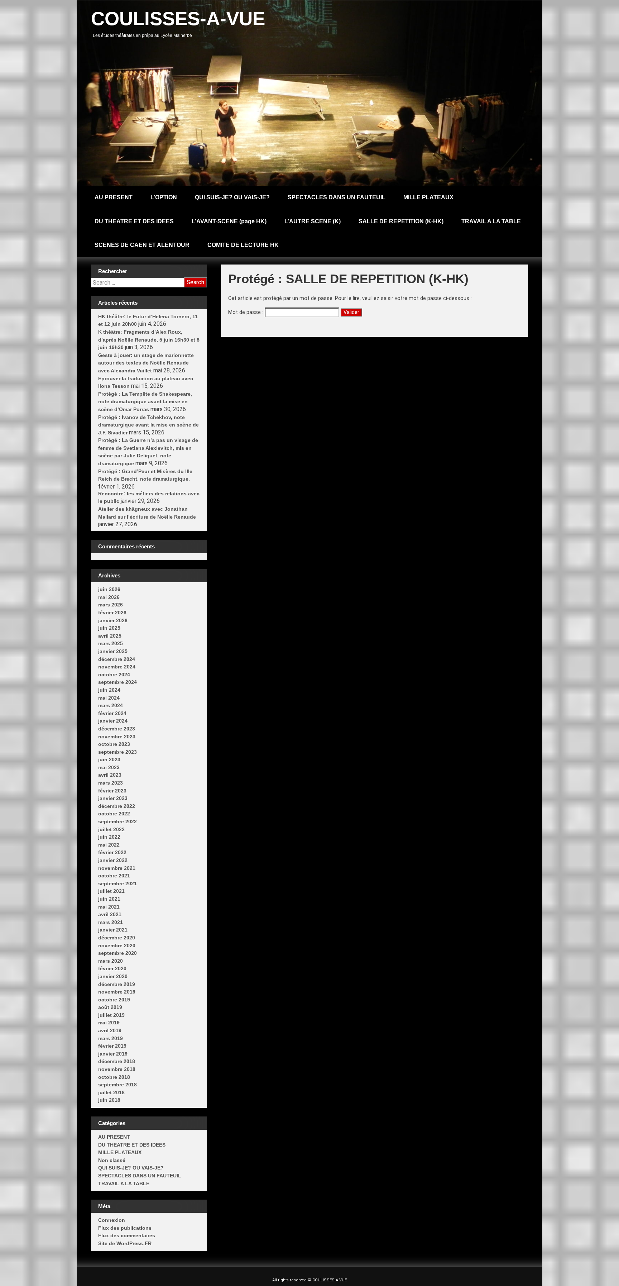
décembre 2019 (116, 984)
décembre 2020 (116, 937)
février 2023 (112, 791)
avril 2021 (109, 914)
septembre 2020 (117, 953)
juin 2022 (109, 837)
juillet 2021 (111, 891)
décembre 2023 (116, 729)
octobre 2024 (114, 674)
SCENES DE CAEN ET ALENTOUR (142, 245)
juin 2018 (109, 1100)
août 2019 (110, 1007)
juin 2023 (109, 759)
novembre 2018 (116, 1069)
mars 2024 (110, 705)
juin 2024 (109, 690)
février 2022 (112, 852)
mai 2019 (109, 1022)
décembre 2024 (116, 659)
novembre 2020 (116, 945)
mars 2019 (110, 1038)
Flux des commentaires (126, 1235)
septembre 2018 (117, 1084)
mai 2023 (109, 767)
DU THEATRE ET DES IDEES (134, 221)
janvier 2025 (113, 651)
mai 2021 (109, 907)
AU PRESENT (114, 197)
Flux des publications (125, 1228)
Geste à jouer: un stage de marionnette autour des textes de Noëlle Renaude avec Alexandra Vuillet (146, 362)
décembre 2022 (116, 806)
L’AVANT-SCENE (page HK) (229, 221)
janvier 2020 (113, 976)
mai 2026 (109, 597)
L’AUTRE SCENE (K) (312, 221)
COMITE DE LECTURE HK (243, 245)
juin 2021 (109, 899)
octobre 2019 (114, 999)
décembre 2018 (116, 1061)
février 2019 (112, 1046)
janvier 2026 (113, 620)
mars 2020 (110, 961)
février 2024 (112, 713)
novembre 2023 (116, 736)
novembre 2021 (116, 868)
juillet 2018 (111, 1092)
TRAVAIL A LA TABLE (491, 221)
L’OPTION (163, 197)
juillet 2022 (111, 829)
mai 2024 (109, 698)
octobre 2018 (114, 1077)
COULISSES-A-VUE (178, 18)
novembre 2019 (116, 992)
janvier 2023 (113, 798)
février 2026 (112, 612)
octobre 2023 (114, 744)
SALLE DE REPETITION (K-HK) (401, 221)
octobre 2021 (114, 875)
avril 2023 (109, 775)
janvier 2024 (113, 721)
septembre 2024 (117, 682)
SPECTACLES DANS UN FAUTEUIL (336, 197)
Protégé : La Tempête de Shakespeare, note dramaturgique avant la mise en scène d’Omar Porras (145, 401)
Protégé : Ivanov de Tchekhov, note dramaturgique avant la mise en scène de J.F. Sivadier (148, 424)
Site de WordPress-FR (125, 1243)
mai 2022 (109, 845)
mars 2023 (110, 783)
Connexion (111, 1220)
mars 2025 (110, 643)
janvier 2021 (113, 930)
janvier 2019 (113, 1054)
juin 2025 (109, 628)
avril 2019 (109, 1030)
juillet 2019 (111, 1015)
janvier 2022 (113, 860)
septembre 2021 (117, 883)
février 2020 (112, 968)
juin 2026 (109, 589)
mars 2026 (110, 605)
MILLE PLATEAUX (428, 197)
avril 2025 (109, 636)
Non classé (111, 1160)
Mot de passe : (246, 312)
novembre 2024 (116, 667)
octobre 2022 (114, 813)
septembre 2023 (117, 752)
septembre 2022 (117, 821)
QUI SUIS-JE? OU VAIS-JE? (232, 197)
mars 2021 (110, 922)
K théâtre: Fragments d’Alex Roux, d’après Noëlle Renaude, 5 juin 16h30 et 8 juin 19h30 (149, 339)
